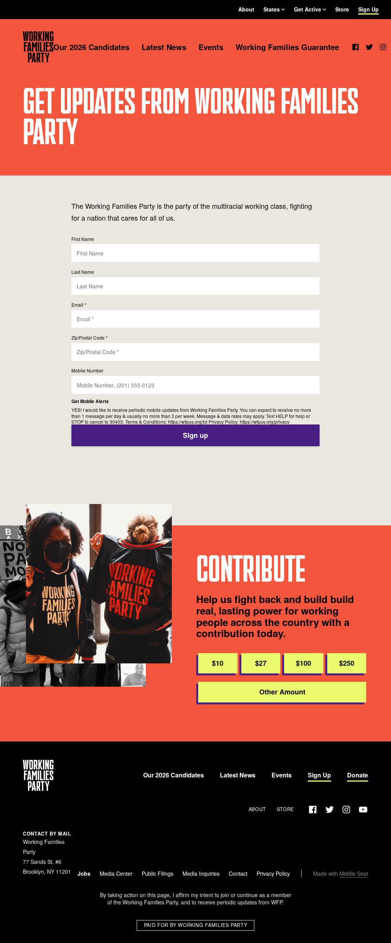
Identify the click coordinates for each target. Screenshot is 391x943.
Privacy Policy (273, 873)
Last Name (82, 271)
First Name (82, 239)
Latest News (164, 46)
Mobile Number (87, 370)
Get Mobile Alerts (90, 401)
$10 (217, 663)
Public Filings (157, 873)
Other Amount (282, 692)
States (271, 9)
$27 (261, 663)
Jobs (84, 873)
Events (211, 46)
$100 (303, 663)
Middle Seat (353, 873)
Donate (357, 775)
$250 (346, 663)
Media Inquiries (201, 873)
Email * (78, 304)
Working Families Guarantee (287, 46)
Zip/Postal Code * (89, 337)
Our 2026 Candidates (91, 46)
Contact (238, 873)
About (246, 9)
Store (342, 9)
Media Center (116, 873)
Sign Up (368, 9)
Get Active (307, 9)
